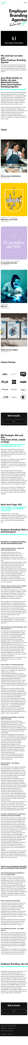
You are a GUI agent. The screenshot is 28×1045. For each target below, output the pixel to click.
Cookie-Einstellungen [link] (7, 1030)
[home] (4, 3)
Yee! (14, 421)
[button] (25, 2)
